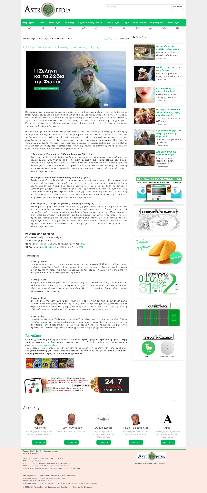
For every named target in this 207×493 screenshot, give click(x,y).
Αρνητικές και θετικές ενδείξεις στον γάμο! (168, 47)
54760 (82, 243)
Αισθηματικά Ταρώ (147, 306)
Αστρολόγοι (173, 22)
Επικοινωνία (78, 487)
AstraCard (33, 335)
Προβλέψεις (28, 22)
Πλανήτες (69, 22)
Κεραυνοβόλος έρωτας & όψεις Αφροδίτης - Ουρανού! (168, 133)
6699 (81, 247)
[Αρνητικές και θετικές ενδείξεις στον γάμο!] (145, 52)
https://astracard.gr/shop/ (46, 345)
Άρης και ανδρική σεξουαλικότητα (166, 153)
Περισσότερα (162, 58)
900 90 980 (49, 247)
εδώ (51, 171)
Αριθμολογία (112, 22)
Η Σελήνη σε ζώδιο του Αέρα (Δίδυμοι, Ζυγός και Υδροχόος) (168, 112)
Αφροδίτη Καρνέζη (111, 38)
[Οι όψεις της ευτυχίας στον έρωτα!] (145, 73)
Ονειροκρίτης (156, 22)
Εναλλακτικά (139, 22)
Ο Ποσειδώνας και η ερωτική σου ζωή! (167, 90)
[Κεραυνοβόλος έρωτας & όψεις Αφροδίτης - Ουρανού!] (145, 137)
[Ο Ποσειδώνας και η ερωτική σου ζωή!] (145, 95)
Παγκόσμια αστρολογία (90, 22)
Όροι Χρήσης (66, 487)
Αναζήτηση (177, 6)
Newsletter (88, 487)
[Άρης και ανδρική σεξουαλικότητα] (145, 158)
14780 (40, 243)
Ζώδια (41, 22)
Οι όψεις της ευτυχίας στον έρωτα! (168, 69)
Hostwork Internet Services (155, 463)
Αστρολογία (54, 22)
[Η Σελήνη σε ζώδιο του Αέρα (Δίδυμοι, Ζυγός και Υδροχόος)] (145, 116)
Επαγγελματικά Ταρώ (168, 306)
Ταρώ (126, 22)
